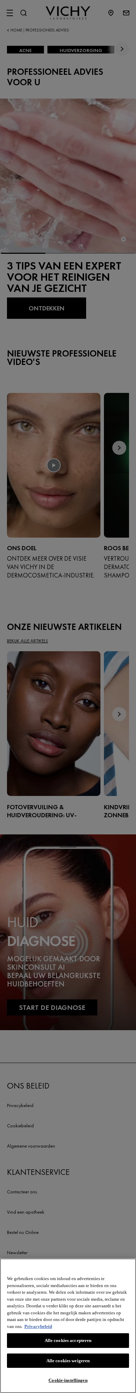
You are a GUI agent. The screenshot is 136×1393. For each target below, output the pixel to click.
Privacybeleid (38, 1326)
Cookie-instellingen (67, 1380)
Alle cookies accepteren (68, 1340)
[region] (68, 1325)
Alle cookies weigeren (68, 1360)
